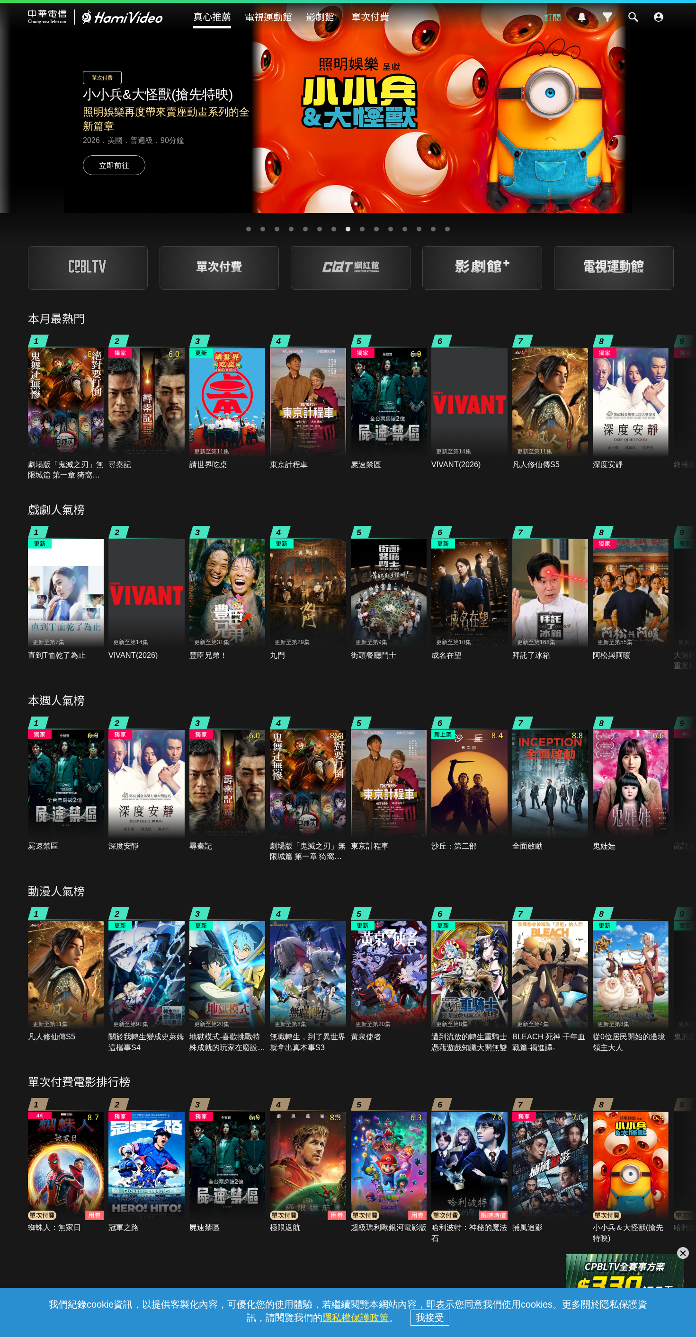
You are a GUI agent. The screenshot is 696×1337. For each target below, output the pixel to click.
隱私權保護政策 (355, 1317)
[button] (248, 229)
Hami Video (95, 17)
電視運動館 (268, 16)
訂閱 (552, 17)
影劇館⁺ (322, 16)
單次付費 (370, 16)
